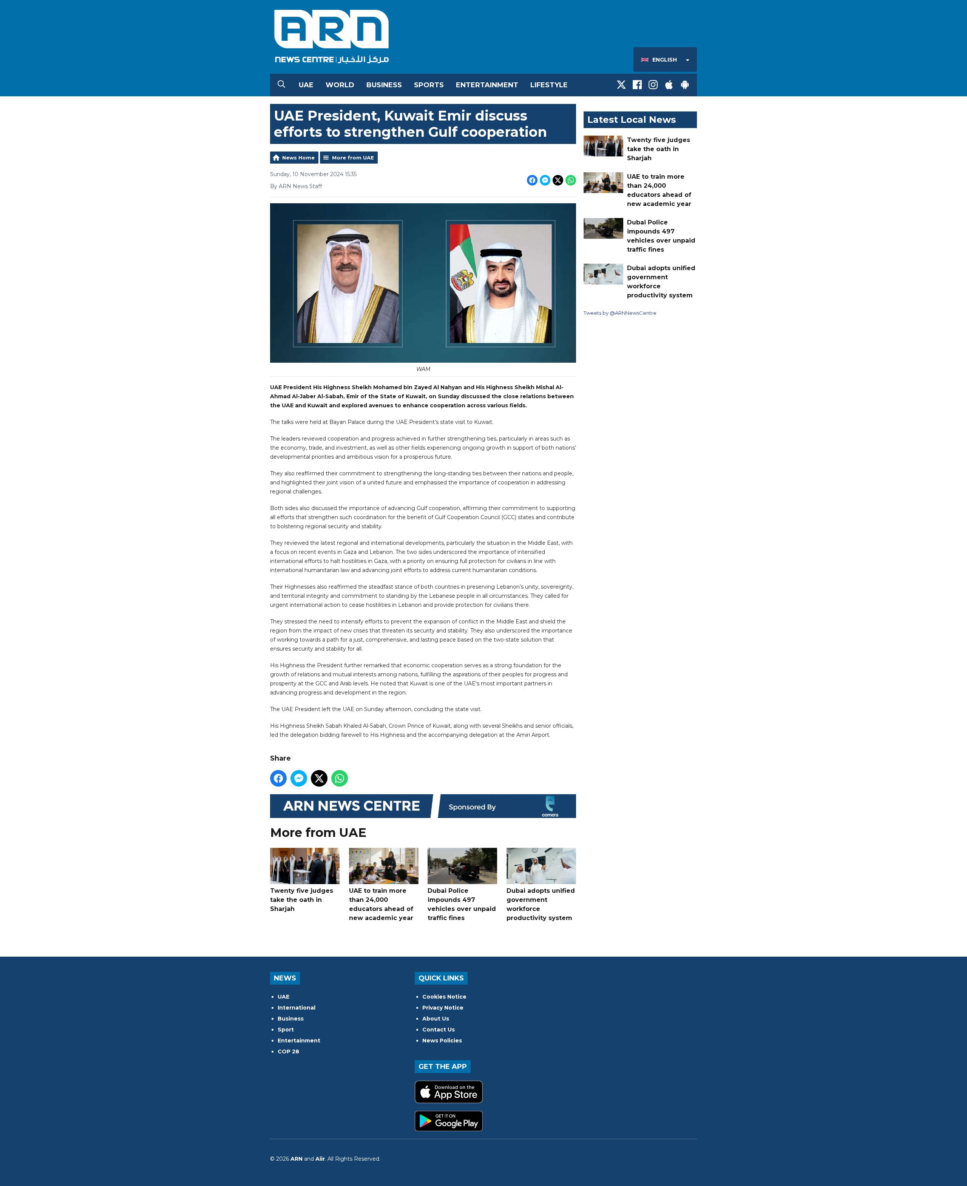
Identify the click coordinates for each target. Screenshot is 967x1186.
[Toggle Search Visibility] (281, 85)
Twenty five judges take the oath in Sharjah (301, 899)
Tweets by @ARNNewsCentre (620, 313)
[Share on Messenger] (545, 180)
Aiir (320, 1158)
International (296, 1007)
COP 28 (288, 1051)
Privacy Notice (442, 1007)
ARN (296, 1158)
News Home (298, 158)
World (340, 85)
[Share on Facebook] (532, 180)
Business (384, 85)
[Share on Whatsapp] (570, 180)
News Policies (442, 1040)
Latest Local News (631, 119)
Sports (429, 85)
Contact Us (438, 1029)
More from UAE (353, 158)
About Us (435, 1018)
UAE (306, 85)
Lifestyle (549, 85)
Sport (286, 1029)
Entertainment (487, 85)
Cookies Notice (444, 996)
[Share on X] (558, 180)
